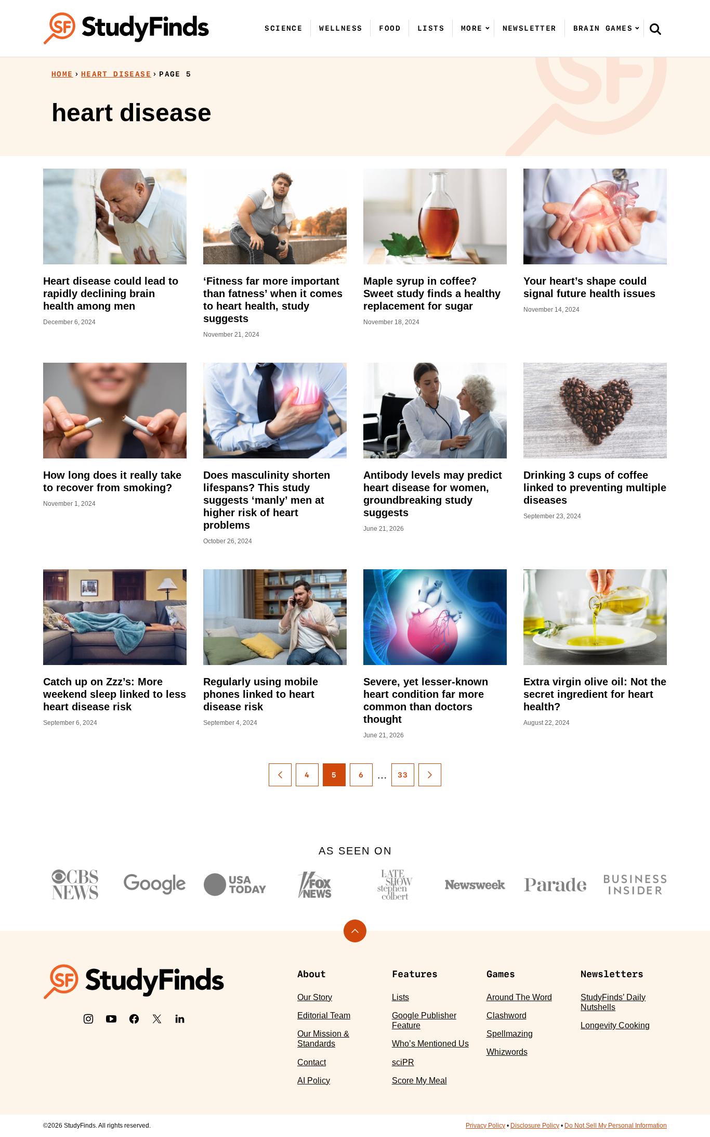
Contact (311, 1062)
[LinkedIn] (179, 1018)
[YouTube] (111, 1018)
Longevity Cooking (615, 1025)
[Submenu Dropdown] (487, 28)
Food (390, 28)
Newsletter (530, 28)
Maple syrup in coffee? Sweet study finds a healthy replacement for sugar (432, 293)
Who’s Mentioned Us (430, 1043)
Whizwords (507, 1051)
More (472, 28)
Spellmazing (510, 1033)
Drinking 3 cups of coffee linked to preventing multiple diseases (594, 487)
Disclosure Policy (534, 1125)
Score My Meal (419, 1080)
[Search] (655, 28)
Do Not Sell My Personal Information (615, 1125)
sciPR (403, 1062)
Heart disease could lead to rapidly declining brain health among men (110, 293)
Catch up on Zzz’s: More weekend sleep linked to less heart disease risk (114, 694)
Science (284, 28)
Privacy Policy (485, 1125)
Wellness (340, 28)
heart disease (116, 74)
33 (403, 775)
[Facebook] (134, 1018)
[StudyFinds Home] (126, 28)
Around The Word (519, 997)
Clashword (507, 1015)
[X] (157, 1018)
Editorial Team (323, 1015)
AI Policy (313, 1080)
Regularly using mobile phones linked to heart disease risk (260, 694)
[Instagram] (88, 1018)
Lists (430, 28)
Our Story (314, 997)
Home (62, 74)
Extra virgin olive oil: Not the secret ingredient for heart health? (594, 694)
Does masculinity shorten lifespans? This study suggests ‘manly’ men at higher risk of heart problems (266, 500)
